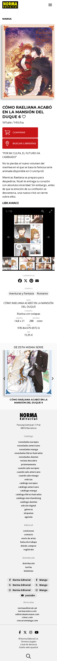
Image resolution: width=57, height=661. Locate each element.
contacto (28, 534)
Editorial (28, 525)
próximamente (28, 464)
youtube (30, 595)
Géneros (28, 509)
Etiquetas (28, 513)
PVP (28, 332)
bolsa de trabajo (28, 542)
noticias (28, 479)
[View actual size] (43, 211)
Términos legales (28, 641)
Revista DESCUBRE (28, 460)
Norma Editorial (22, 579)
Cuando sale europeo (28, 468)
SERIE (28, 300)
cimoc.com (27, 617)
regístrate (28, 549)
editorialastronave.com (27, 614)
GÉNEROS (28, 288)
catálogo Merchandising (28, 498)
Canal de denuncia (28, 644)
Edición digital (28, 505)
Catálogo (28, 436)
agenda (28, 516)
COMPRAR (19, 132)
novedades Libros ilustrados (29, 453)
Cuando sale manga (28, 475)
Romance (42, 293)
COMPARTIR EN (28, 275)
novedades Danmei (28, 456)
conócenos (28, 530)
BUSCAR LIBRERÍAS (24, 143)
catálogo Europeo (28, 483)
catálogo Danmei (28, 501)
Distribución (28, 557)
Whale (7, 122)
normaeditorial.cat (27, 608)
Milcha (19, 122)
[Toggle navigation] (50, 5)
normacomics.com (27, 611)
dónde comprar (28, 545)
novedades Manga (28, 449)
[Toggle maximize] (51, 211)
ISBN (28, 325)
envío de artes (28, 538)
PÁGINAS (36, 318)
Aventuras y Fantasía (21, 293)
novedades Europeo (28, 441)
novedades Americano (28, 445)
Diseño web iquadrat (28, 647)
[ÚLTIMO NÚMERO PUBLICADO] (28, 362)
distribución (28, 563)
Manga (43, 579)
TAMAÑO (19, 318)
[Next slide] (48, 237)
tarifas (28, 567)
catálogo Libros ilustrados (28, 494)
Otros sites (28, 602)
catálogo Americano (28, 486)
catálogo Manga (28, 490)
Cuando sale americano (28, 471)
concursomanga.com (27, 620)
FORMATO (28, 311)
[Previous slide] (9, 237)
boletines (28, 570)
